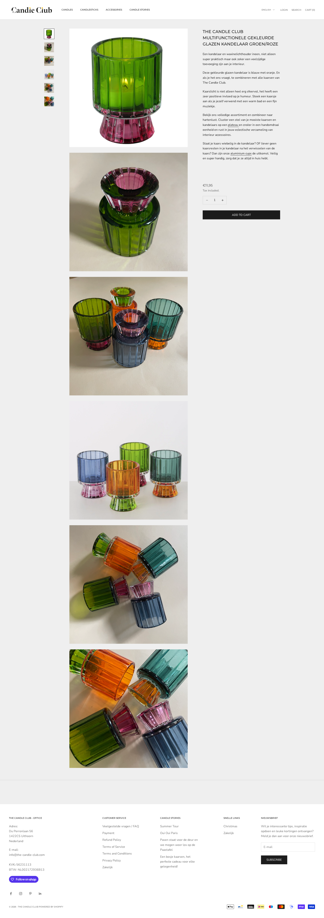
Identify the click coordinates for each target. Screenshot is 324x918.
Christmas (230, 826)
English (266, 9)
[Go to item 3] (49, 61)
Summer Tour (169, 826)
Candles (67, 9)
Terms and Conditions (117, 854)
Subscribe (274, 860)
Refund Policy (111, 840)
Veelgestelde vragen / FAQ (120, 826)
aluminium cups (241, 153)
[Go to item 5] (49, 88)
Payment (108, 833)
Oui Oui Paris (169, 833)
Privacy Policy (111, 860)
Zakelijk (107, 867)
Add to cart (241, 215)
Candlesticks (89, 9)
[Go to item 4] (49, 74)
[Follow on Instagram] (20, 893)
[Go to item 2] (49, 47)
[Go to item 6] (49, 101)
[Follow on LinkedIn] (40, 893)
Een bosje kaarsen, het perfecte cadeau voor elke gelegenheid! (177, 862)
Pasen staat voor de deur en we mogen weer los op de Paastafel (179, 845)
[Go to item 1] (49, 34)
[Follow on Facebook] (11, 893)
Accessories (114, 9)
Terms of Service (113, 847)
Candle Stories (140, 9)
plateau (233, 125)
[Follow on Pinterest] (30, 893)
